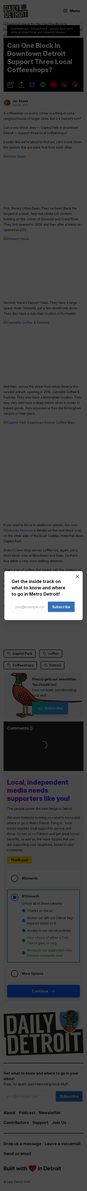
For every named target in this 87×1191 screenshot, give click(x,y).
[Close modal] (77, 576)
